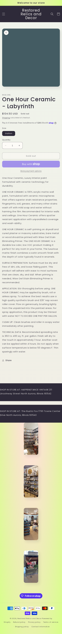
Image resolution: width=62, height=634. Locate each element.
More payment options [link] (31, 171)
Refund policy (19, 622)
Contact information (40, 626)
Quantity (6, 139)
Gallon (10, 134)
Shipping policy (22, 626)
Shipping (6, 118)
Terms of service (50, 622)
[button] (3, 14)
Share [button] (8, 360)
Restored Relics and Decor (29, 618)
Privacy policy (34, 622)
